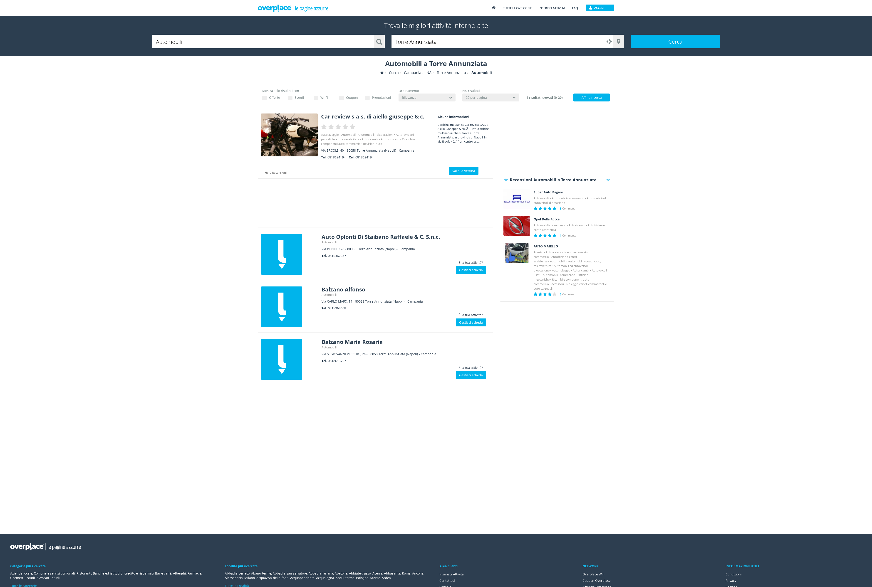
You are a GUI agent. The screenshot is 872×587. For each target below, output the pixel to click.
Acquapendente (302, 578)
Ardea (386, 578)
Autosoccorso (390, 139)
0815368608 (337, 308)
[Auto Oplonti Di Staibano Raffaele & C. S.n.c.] (289, 254)
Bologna (362, 578)
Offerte (274, 97)
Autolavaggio (330, 135)
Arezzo (375, 578)
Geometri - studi (22, 578)
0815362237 (337, 256)
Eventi (299, 97)
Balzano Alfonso (343, 289)
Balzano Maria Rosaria (352, 341)
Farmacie (194, 573)
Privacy (731, 580)
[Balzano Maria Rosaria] (289, 359)
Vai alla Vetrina (463, 171)
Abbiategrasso (360, 573)
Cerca (675, 41)
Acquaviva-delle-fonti (272, 578)
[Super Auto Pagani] (516, 199)
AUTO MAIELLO (546, 246)
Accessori (557, 284)
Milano (249, 578)
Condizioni (734, 574)
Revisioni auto (372, 144)
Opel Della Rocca (547, 219)
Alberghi (179, 573)
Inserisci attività (552, 8)
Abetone (341, 573)
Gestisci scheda (471, 270)
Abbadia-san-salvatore (290, 573)
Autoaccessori (555, 252)
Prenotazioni (381, 97)
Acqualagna (325, 578)
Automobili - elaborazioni (376, 135)
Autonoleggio (561, 270)
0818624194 (336, 157)
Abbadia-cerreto (237, 573)
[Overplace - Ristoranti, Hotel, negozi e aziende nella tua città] (293, 7)
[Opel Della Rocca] (516, 226)
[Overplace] (382, 73)
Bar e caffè (163, 573)
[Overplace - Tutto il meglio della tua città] (494, 7)
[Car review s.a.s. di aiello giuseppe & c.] (289, 134)
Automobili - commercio (568, 198)
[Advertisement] (375, 204)
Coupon (352, 97)
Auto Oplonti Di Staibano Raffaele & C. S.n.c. (381, 236)
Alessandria (234, 578)
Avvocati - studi (48, 578)
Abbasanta (392, 573)
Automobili (349, 135)
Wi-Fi (324, 97)
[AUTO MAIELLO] (516, 253)
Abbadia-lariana (321, 573)
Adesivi (538, 252)
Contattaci (447, 580)
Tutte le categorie (517, 8)
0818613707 (337, 361)
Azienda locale (21, 573)
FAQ (575, 8)
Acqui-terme (345, 578)
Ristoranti (84, 573)
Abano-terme (261, 573)
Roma (406, 573)
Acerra (377, 573)
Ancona (418, 573)
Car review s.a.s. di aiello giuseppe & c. (372, 116)
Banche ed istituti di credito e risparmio (123, 573)
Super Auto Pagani (548, 192)
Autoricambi (370, 139)
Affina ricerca (592, 97)
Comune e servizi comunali (54, 573)
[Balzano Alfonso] (289, 306)
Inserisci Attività (451, 574)
